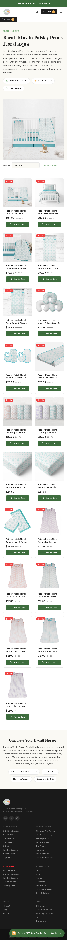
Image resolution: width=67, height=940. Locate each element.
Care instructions (44, 909)
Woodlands (41, 885)
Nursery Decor (9, 885)
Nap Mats (7, 857)
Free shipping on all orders (32, 4)
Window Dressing (44, 835)
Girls (38, 874)
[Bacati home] (7, 12)
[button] (61, 933)
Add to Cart (19, 224)
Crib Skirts (8, 846)
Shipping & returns (44, 913)
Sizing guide (41, 906)
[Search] (36, 11)
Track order (41, 921)
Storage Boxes (42, 842)
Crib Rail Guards (10, 835)
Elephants (40, 881)
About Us (7, 906)
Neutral (39, 878)
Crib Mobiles (9, 838)
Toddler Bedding (10, 850)
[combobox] (26, 165)
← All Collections (49, 165)
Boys (38, 870)
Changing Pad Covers (45, 831)
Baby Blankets (9, 853)
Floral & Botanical (44, 889)
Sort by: (6, 165)
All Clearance (9, 870)
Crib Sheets (8, 842)
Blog (5, 909)
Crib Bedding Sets (11, 831)
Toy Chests (41, 846)
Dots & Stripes (42, 893)
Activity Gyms (42, 853)
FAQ (38, 917)
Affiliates (7, 913)
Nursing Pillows (43, 838)
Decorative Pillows (44, 857)
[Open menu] (61, 11)
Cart (50, 12)
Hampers (40, 850)
